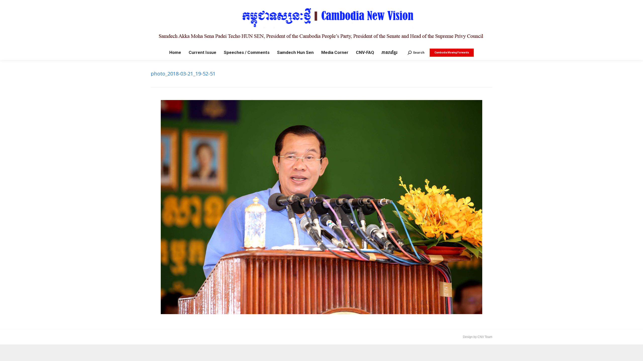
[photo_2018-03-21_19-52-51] (321, 207)
